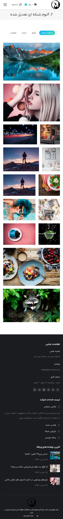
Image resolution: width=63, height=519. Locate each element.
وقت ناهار (49, 191)
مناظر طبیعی (21, 165)
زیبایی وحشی (32, 108)
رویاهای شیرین (20, 140)
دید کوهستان (19, 191)
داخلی (51, 165)
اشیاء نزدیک (49, 240)
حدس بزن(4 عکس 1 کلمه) (36, 454)
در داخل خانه (49, 215)
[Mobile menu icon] (5, 4)
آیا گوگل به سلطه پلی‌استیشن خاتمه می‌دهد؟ (29, 466)
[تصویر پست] (55, 455)
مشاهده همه (47, 33)
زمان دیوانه (31, 311)
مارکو (34, 33)
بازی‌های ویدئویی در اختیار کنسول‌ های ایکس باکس (26, 479)
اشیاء (24, 33)
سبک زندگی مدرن (31, 67)
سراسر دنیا (31, 273)
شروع (19, 215)
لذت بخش (50, 140)
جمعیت (13, 33)
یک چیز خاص (19, 240)
